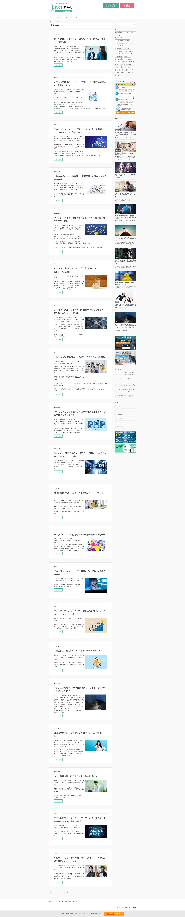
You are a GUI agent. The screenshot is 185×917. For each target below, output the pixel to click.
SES (122, 37)
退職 (117, 72)
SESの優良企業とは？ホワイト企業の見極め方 (75, 776)
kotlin (127, 35)
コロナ (127, 40)
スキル (131, 43)
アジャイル (129, 37)
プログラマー (128, 53)
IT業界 (132, 32)
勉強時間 (131, 59)
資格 (117, 70)
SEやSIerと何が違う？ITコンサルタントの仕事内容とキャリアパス (127, 390)
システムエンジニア (121, 43)
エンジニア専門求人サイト (111, 5)
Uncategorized (121, 414)
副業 (124, 59)
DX (117, 32)
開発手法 (124, 72)
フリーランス (119, 51)
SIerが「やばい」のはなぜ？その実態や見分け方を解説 (79, 534)
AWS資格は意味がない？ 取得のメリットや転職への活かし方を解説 (126, 396)
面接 (117, 75)
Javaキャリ (119, 35)
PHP (132, 35)
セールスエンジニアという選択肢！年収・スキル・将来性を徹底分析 (126, 379)
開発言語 (131, 72)
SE (117, 37)
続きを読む (58, 65)
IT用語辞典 (76, 17)
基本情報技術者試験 (121, 61)
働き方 (118, 59)
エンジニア (119, 40)
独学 (130, 67)
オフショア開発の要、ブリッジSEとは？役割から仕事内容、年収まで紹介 (126, 384)
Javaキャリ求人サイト (127, 5)
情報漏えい (130, 64)
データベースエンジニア (122, 48)
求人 (124, 67)
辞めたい (130, 70)
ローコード (119, 56)
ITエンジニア (124, 32)
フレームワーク (130, 51)
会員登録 (114, 914)
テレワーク (119, 45)
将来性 (131, 61)
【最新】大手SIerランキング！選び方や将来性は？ (77, 651)
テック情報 (65, 17)
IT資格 (71, 17)
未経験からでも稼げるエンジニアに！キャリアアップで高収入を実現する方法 (127, 373)
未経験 (118, 67)
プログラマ (119, 53)
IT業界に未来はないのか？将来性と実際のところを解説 (79, 357)
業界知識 (59, 17)
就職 (117, 64)
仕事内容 (127, 56)
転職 (123, 70)
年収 (123, 64)
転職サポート (52, 17)
